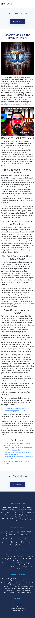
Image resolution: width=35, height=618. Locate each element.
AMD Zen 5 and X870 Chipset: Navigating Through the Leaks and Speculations (17, 520)
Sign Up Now (17, 22)
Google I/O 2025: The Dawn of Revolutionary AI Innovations (17, 536)
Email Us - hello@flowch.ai (17, 608)
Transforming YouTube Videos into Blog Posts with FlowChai (17, 567)
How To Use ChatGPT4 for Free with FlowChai (17, 592)
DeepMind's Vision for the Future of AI (16, 408)
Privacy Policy (17, 605)
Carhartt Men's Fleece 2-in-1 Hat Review (18, 590)
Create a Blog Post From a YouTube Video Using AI (17, 557)
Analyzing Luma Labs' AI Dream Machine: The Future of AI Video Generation (17, 510)
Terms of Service (17, 606)
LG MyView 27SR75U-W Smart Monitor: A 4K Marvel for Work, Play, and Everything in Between (17, 587)
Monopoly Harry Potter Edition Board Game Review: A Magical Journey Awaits (17, 580)
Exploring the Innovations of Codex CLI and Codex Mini (17, 533)
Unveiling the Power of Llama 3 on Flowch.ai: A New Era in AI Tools (17, 560)
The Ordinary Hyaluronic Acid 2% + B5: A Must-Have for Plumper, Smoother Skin (17, 583)
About (17, 603)
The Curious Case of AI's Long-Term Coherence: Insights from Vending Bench (17, 540)
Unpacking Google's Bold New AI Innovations (17, 531)
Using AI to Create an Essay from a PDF (17, 555)
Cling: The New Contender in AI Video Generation (17, 507)
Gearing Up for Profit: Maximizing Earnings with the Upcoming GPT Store (17, 516)
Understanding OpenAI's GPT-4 (14, 411)
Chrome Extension (17, 610)
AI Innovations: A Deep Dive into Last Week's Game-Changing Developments (17, 543)
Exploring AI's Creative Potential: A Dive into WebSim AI (17, 513)
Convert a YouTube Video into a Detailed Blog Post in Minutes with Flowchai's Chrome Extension (17, 564)
